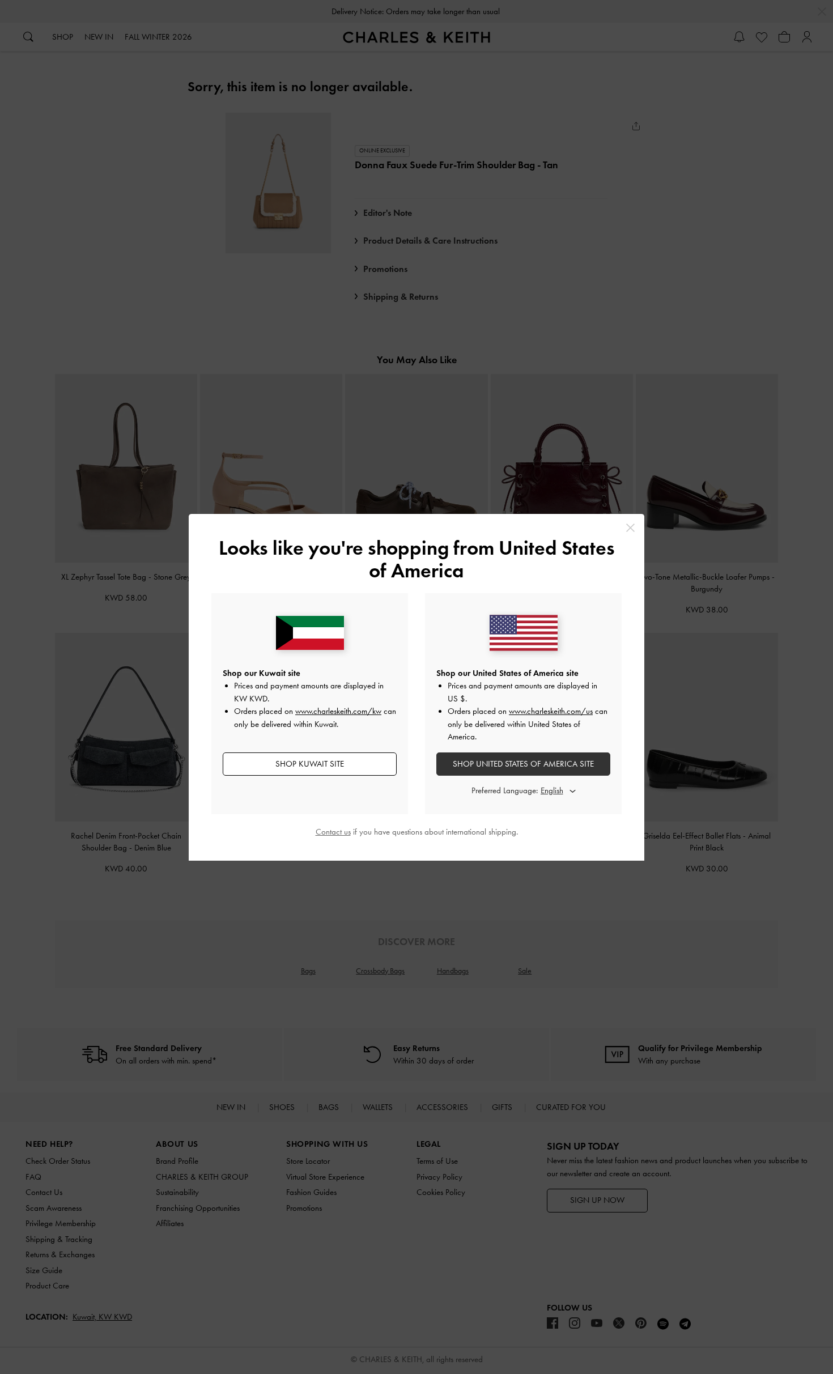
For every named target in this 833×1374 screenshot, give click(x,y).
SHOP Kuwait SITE (309, 764)
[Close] (630, 528)
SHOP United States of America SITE (523, 764)
